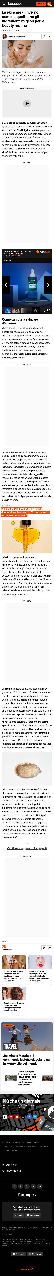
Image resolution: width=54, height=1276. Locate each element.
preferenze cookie (9, 1151)
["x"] (23, 1117)
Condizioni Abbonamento (26, 1147)
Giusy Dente (20, 36)
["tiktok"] (5, 1117)
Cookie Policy (7, 1147)
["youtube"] (17, 1117)
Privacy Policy (33, 1142)
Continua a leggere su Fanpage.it (27, 848)
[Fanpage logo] (15, 3)
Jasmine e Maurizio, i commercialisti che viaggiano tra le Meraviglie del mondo (26, 1059)
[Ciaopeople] (27, 1269)
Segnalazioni (18, 1142)
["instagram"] (11, 1117)
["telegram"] (35, 1117)
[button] (49, 36)
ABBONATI (41, 3)
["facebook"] (29, 1117)
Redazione (44, 1147)
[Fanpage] (27, 1195)
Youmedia (6, 1142)
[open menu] (3, 4)
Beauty (5, 941)
